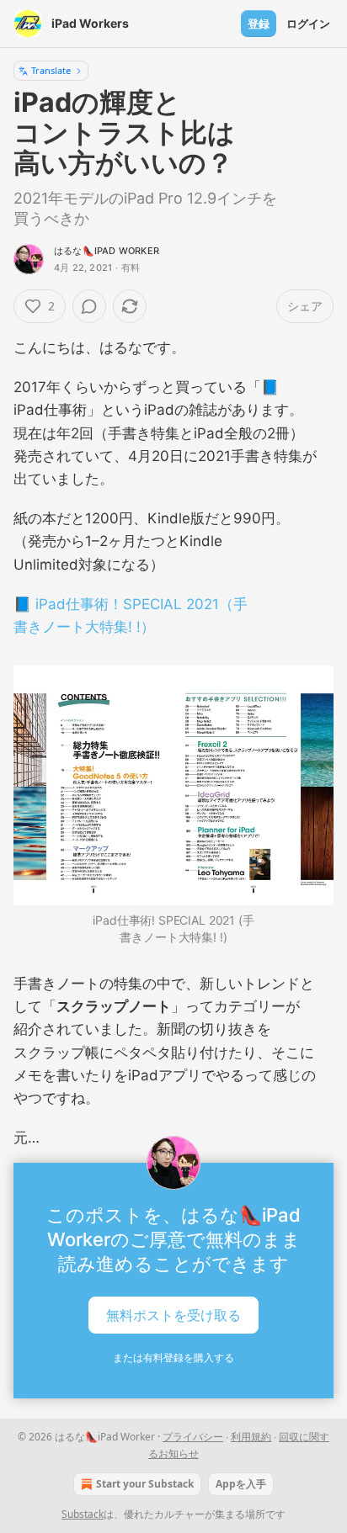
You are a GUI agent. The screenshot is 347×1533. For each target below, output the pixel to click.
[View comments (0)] (89, 306)
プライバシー (193, 1437)
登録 (259, 23)
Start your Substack (145, 1484)
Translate (51, 70)
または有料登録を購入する (173, 1357)
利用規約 (251, 1437)
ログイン (308, 23)
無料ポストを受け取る (173, 1315)
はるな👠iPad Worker (106, 251)
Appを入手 (241, 1484)
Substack (82, 1514)
